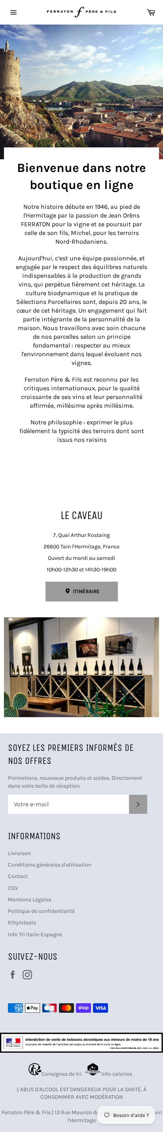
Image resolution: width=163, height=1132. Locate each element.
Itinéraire (86, 591)
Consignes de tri (63, 1074)
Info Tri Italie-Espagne (35, 934)
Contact (18, 876)
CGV (13, 888)
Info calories (117, 1074)
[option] (81, 92)
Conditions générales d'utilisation (49, 864)
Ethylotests (22, 922)
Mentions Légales (29, 899)
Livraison (19, 853)
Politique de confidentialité (41, 911)
